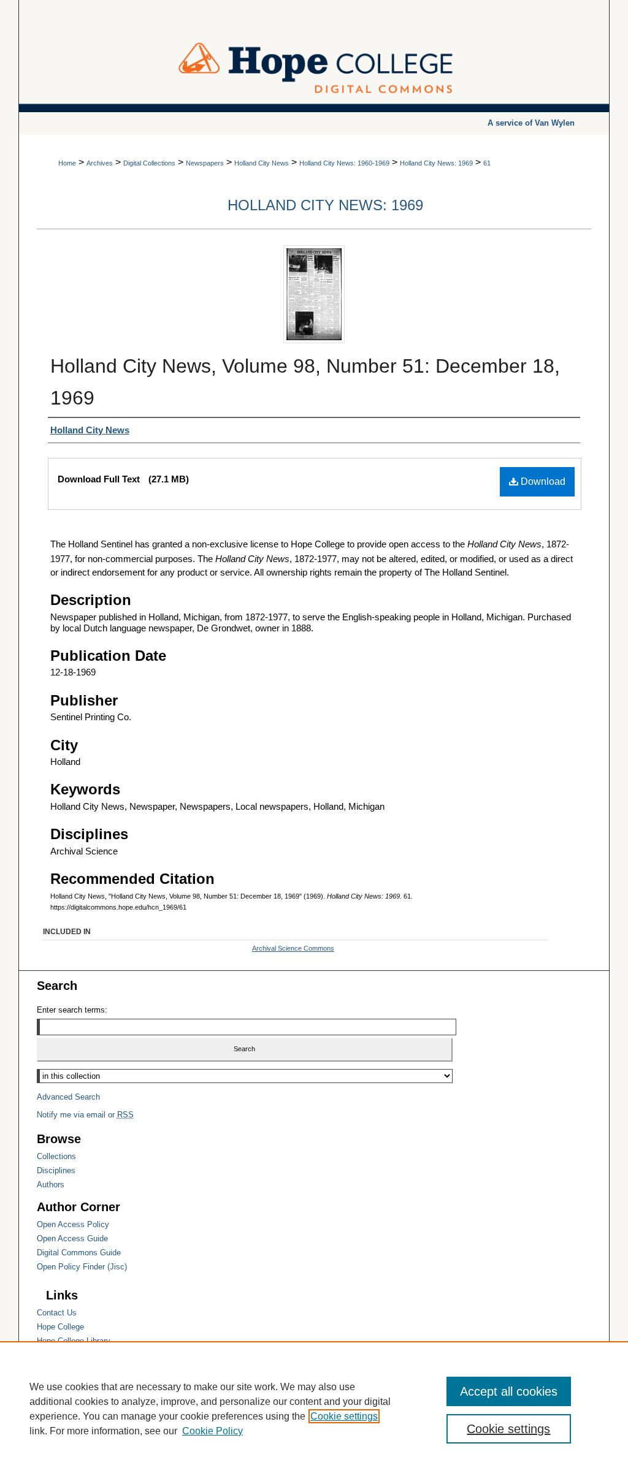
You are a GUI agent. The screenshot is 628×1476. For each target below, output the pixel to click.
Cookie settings (344, 1416)
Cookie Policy (212, 1431)
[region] (314, 1408)
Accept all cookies (508, 1391)
